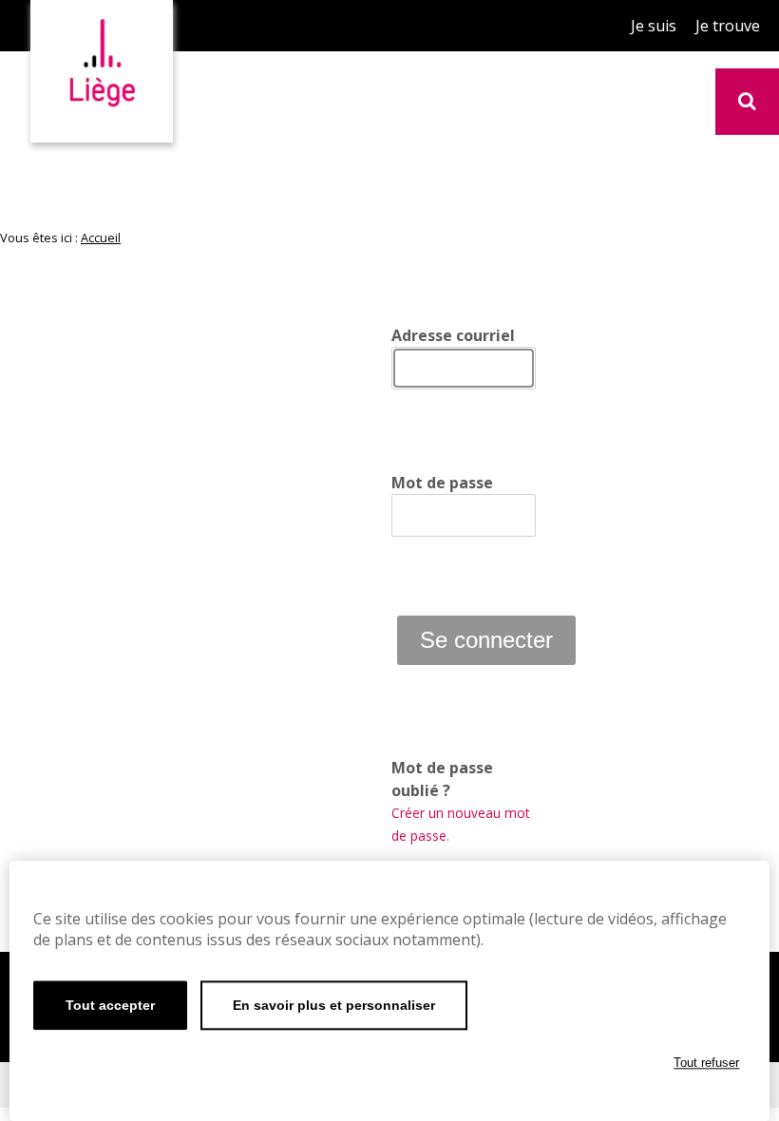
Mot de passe (442, 482)
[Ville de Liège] (101, 64)
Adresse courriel (453, 335)
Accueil (101, 237)
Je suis (653, 25)
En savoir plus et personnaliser (334, 1005)
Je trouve (727, 25)
